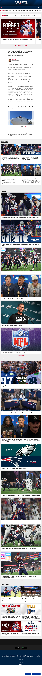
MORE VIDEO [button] (21, 580)
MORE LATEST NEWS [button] (21, 355)
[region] (21, 670)
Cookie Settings (3, 673)
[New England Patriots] (21, 652)
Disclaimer (21, 664)
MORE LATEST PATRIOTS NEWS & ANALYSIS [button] (21, 45)
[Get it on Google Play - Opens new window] (24, 648)
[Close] (40, 667)
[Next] (25, 126)
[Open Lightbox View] (21, 120)
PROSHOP (35, 7)
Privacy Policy (21, 659)
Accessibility (21, 662)
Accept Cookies (27, 673)
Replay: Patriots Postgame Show (11, 15)
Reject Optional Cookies (36, 673)
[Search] (38, 8)
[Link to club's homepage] (2, 7)
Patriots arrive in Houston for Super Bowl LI (20, 107)
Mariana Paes (14, 59)
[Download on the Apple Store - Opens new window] (17, 648)
